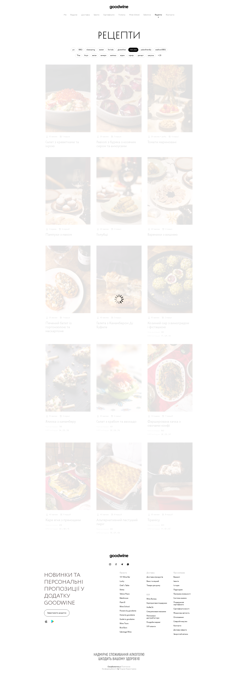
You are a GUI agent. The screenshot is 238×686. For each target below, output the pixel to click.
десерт (141, 55)
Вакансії (176, 577)
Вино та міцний (153, 581)
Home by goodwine (127, 615)
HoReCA (150, 607)
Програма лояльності (182, 594)
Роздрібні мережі (153, 622)
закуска (151, 55)
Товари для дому (153, 585)
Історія (176, 585)
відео (122, 55)
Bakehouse (124, 598)
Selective (147, 14)
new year (133, 50)
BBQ (80, 50)
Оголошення (178, 617)
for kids (111, 50)
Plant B (122, 602)
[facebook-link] (116, 564)
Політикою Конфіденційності (116, 668)
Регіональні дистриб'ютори (153, 617)
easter (101, 50)
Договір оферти (180, 630)
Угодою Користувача (127, 669)
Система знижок (180, 598)
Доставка (85, 14)
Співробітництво (180, 621)
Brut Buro (123, 628)
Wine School (134, 14)
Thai (78, 55)
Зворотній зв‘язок (180, 634)
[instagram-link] (110, 564)
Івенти (96, 14)
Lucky (122, 581)
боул (86, 55)
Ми (65, 14)
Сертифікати (108, 14)
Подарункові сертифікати (178, 603)
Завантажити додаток (56, 613)
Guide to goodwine (127, 619)
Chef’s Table (124, 585)
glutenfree (122, 50)
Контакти (170, 14)
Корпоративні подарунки (157, 603)
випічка (113, 55)
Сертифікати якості (181, 609)
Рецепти (158, 14)
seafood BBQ (160, 50)
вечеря (103, 55)
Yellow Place (125, 594)
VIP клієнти (151, 626)
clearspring (90, 50)
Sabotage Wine (126, 632)
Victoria (121, 14)
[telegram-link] (122, 564)
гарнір (131, 55)
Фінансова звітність (181, 613)
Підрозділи (178, 590)
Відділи (73, 14)
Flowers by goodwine (128, 611)
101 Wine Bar (125, 577)
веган (94, 55)
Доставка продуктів (155, 577)
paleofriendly (146, 50)
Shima (122, 590)
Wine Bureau (152, 599)
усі (73, 50)
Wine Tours (124, 623)
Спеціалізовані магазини (156, 611)
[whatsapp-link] (128, 564)
